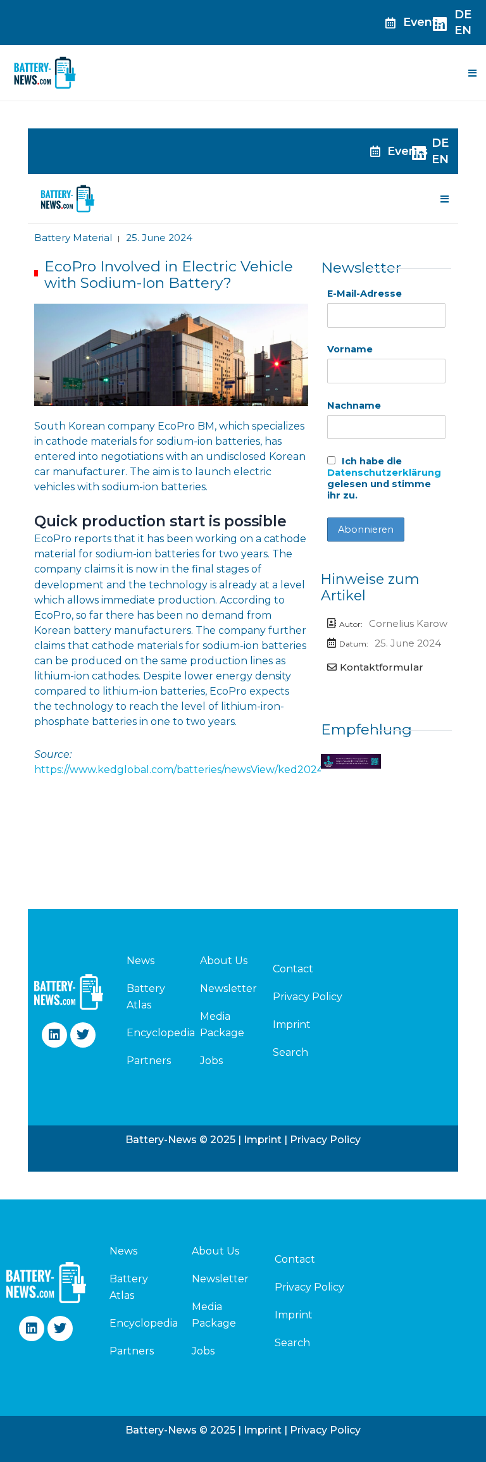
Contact (293, 969)
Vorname (350, 349)
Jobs (211, 1061)
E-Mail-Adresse (364, 293)
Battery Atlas (146, 996)
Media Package (222, 1024)
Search (290, 1052)
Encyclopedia (148, 1033)
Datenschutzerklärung (384, 472)
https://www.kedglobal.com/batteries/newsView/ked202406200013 (203, 770)
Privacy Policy (307, 997)
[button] (472, 73)
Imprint (292, 1025)
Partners (148, 1061)
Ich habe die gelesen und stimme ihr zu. (384, 478)
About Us (223, 961)
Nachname (354, 405)
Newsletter (228, 988)
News (140, 961)
